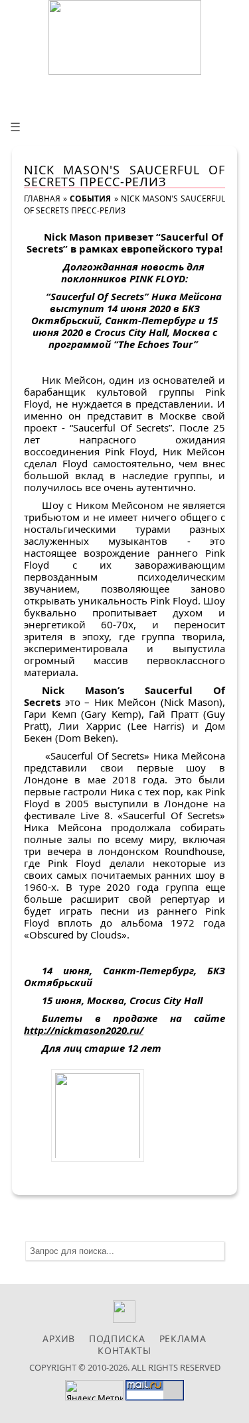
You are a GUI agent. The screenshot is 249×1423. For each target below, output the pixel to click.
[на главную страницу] (124, 37)
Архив (58, 1338)
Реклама (183, 1338)
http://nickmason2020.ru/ (83, 1030)
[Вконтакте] (124, 1319)
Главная (42, 198)
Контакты (124, 1350)
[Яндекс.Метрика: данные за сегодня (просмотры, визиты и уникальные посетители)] (94, 1390)
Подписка (117, 1338)
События (90, 198)
